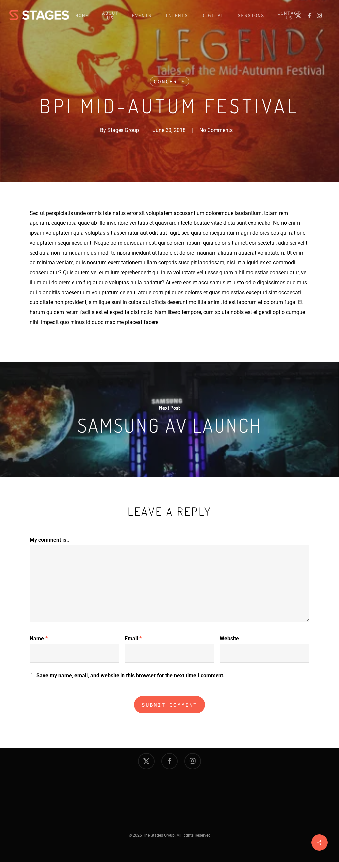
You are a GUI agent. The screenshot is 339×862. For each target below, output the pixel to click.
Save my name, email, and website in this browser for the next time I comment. (130, 675)
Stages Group (123, 130)
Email (133, 638)
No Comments (216, 130)
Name (39, 638)
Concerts (169, 81)
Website (229, 638)
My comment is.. (50, 540)
